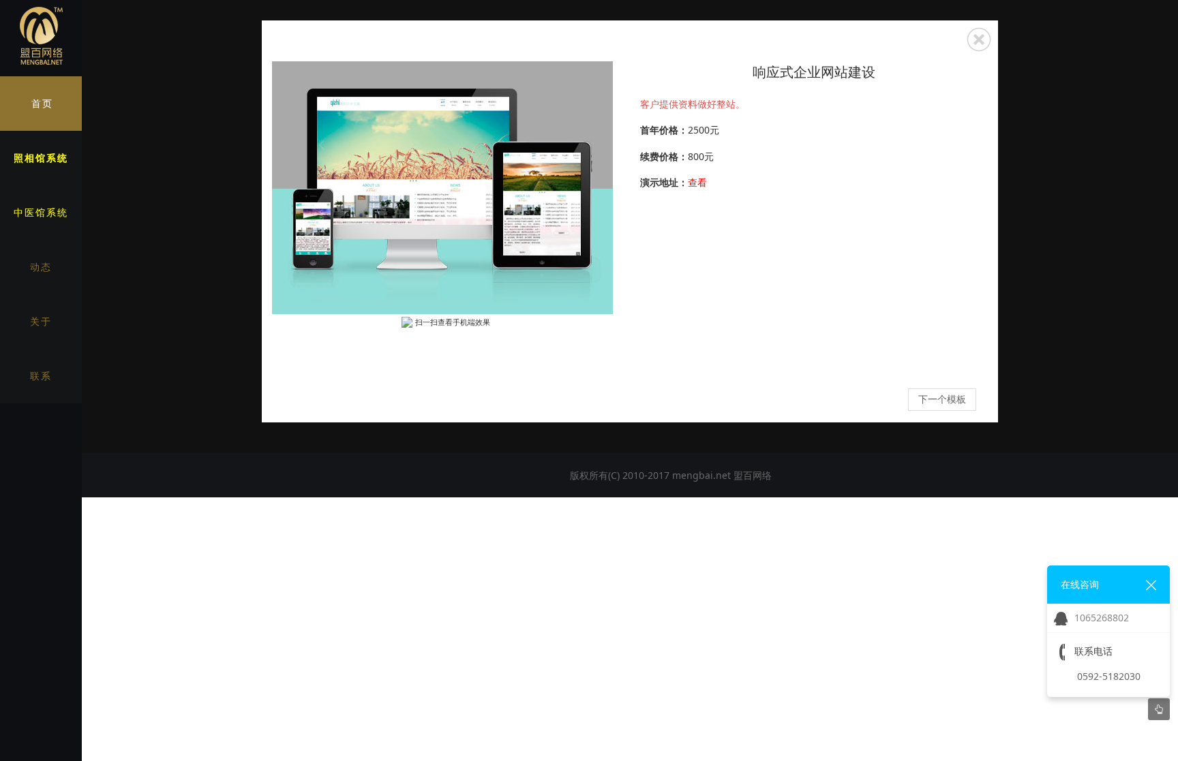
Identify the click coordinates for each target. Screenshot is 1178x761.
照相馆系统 (41, 157)
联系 (41, 375)
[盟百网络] (41, 36)
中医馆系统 (41, 212)
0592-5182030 (1109, 676)
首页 (42, 103)
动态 (41, 266)
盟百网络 (753, 475)
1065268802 (1101, 617)
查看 (697, 182)
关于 (41, 321)
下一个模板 (942, 398)
